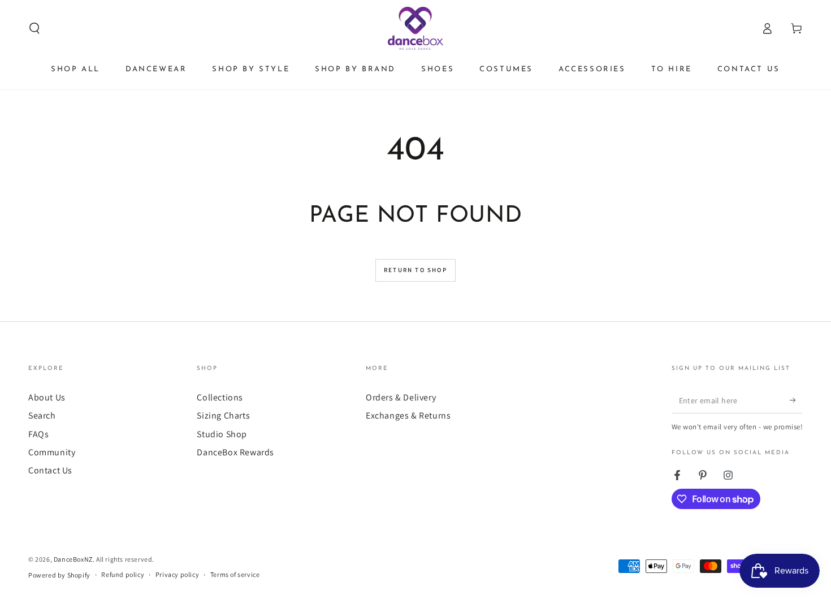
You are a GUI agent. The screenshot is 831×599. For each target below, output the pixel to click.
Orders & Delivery (401, 397)
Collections (220, 397)
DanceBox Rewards (235, 452)
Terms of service (235, 574)
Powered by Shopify (59, 575)
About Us (47, 397)
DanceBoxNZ (73, 559)
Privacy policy (177, 574)
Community (51, 452)
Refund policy (122, 574)
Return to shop (415, 270)
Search (42, 415)
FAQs (38, 434)
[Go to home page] (416, 28)
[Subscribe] (796, 400)
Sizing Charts (223, 415)
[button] (34, 28)
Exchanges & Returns (408, 415)
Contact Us (50, 470)
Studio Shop (222, 434)
